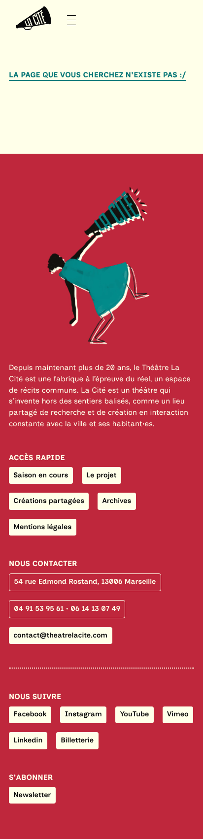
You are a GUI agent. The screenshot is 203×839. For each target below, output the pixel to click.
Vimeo (178, 713)
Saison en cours (40, 474)
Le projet (101, 474)
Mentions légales (42, 526)
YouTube (134, 713)
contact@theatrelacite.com (60, 635)
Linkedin (27, 740)
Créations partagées (48, 500)
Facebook (29, 713)
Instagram (83, 713)
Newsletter (32, 794)
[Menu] (42, 18)
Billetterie (77, 740)
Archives (117, 500)
